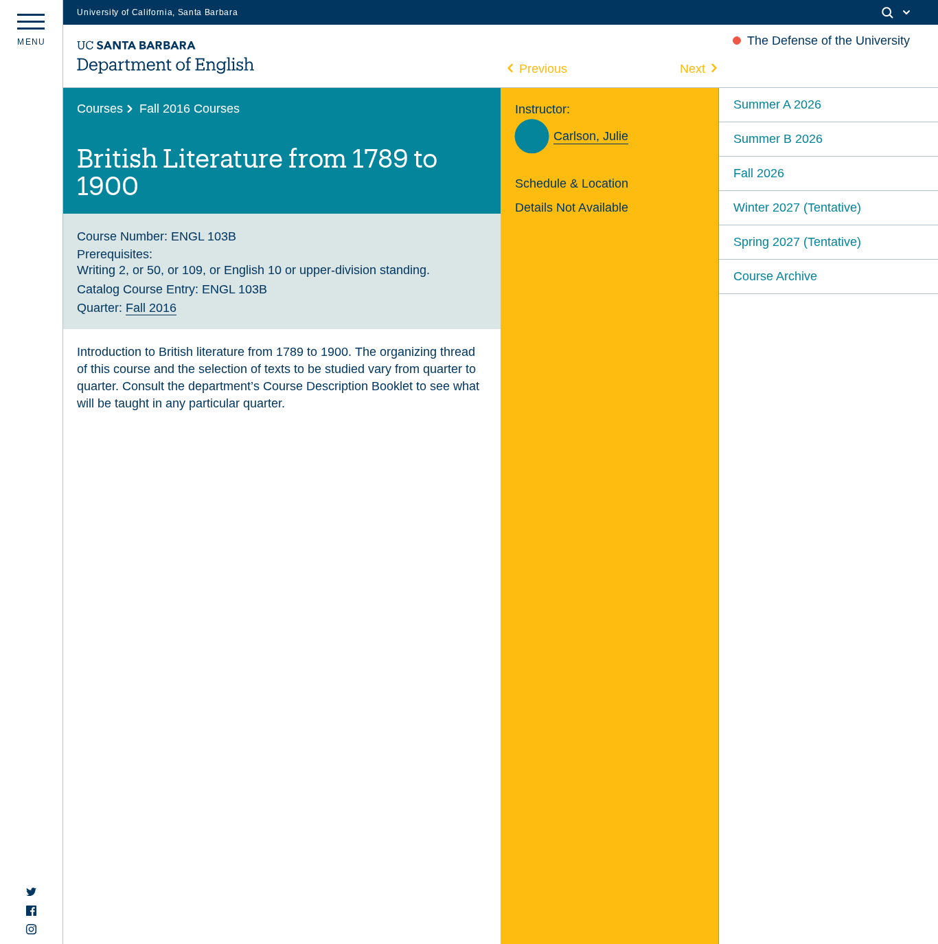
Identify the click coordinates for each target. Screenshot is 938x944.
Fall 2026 (758, 173)
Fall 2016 (151, 307)
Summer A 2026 (777, 104)
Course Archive (775, 276)
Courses (100, 108)
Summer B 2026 (778, 138)
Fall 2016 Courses (189, 108)
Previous (543, 68)
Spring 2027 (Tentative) (797, 241)
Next (692, 68)
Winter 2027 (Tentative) (797, 207)
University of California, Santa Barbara (157, 12)
